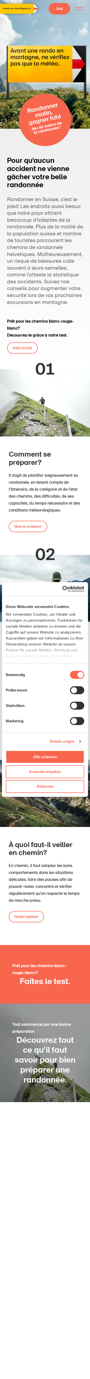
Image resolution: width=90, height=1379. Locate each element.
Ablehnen (45, 786)
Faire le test (22, 348)
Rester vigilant (26, 916)
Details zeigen (62, 741)
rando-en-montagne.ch (17, 8)
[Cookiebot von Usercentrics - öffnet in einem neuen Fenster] (63, 589)
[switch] (77, 690)
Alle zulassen (45, 757)
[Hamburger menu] (79, 9)
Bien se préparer (28, 526)
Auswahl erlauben (45, 772)
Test (59, 8)
